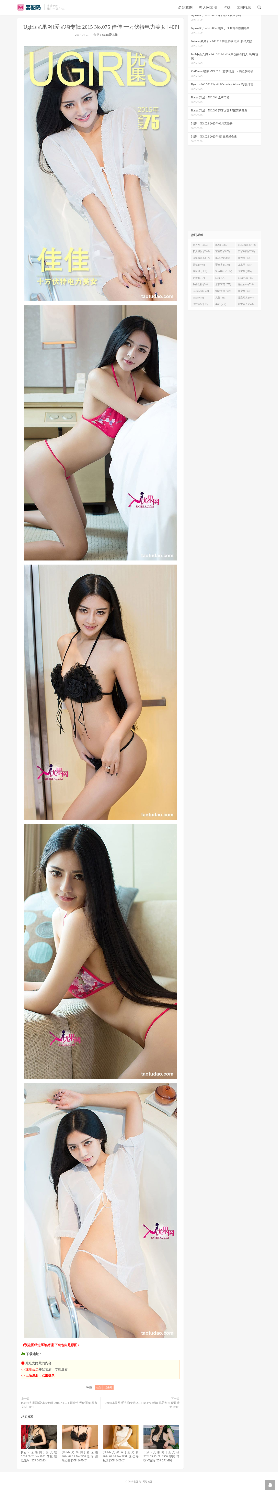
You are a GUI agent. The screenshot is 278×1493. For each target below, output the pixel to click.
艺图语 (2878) (222, 251)
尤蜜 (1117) (199, 277)
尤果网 (108, 1387)
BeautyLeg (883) (246, 277)
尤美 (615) (220, 297)
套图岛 (29, 7)
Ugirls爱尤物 (110, 34)
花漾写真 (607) (246, 297)
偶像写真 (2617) (201, 258)
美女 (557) (220, 304)
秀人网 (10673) (200, 244)
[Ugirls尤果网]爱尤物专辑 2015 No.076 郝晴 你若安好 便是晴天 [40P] (141, 1404)
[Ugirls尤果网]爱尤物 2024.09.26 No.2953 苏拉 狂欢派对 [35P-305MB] (39, 1456)
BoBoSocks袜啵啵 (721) (201, 292)
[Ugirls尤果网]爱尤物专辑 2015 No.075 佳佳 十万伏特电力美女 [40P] (100, 27)
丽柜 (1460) (199, 264)
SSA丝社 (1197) (223, 271)
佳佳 (98, 1387)
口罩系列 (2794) (246, 251)
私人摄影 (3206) (201, 251)
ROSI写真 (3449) (247, 244)
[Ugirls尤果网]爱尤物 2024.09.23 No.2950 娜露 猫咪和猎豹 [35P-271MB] (161, 1456)
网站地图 (147, 1481)
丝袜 (227, 8)
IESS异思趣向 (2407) (222, 259)
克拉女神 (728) (246, 284)
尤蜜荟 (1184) (245, 271)
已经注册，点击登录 (40, 1375)
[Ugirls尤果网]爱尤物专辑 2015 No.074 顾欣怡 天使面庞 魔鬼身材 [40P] (59, 1404)
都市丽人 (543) (246, 304)
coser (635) (198, 297)
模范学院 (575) (200, 304)
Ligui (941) (220, 277)
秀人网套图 (208, 8)
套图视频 (244, 8)
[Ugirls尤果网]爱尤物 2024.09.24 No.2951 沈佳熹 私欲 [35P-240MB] (121, 1456)
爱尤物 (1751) (245, 258)
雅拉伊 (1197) (200, 271)
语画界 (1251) (222, 264)
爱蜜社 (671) (244, 291)
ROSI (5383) (221, 244)
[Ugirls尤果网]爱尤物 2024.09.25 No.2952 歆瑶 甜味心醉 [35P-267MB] (80, 1456)
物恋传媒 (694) (223, 291)
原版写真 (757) (223, 284)
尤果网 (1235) (245, 264)
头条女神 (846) (200, 284)
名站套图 (185, 8)
